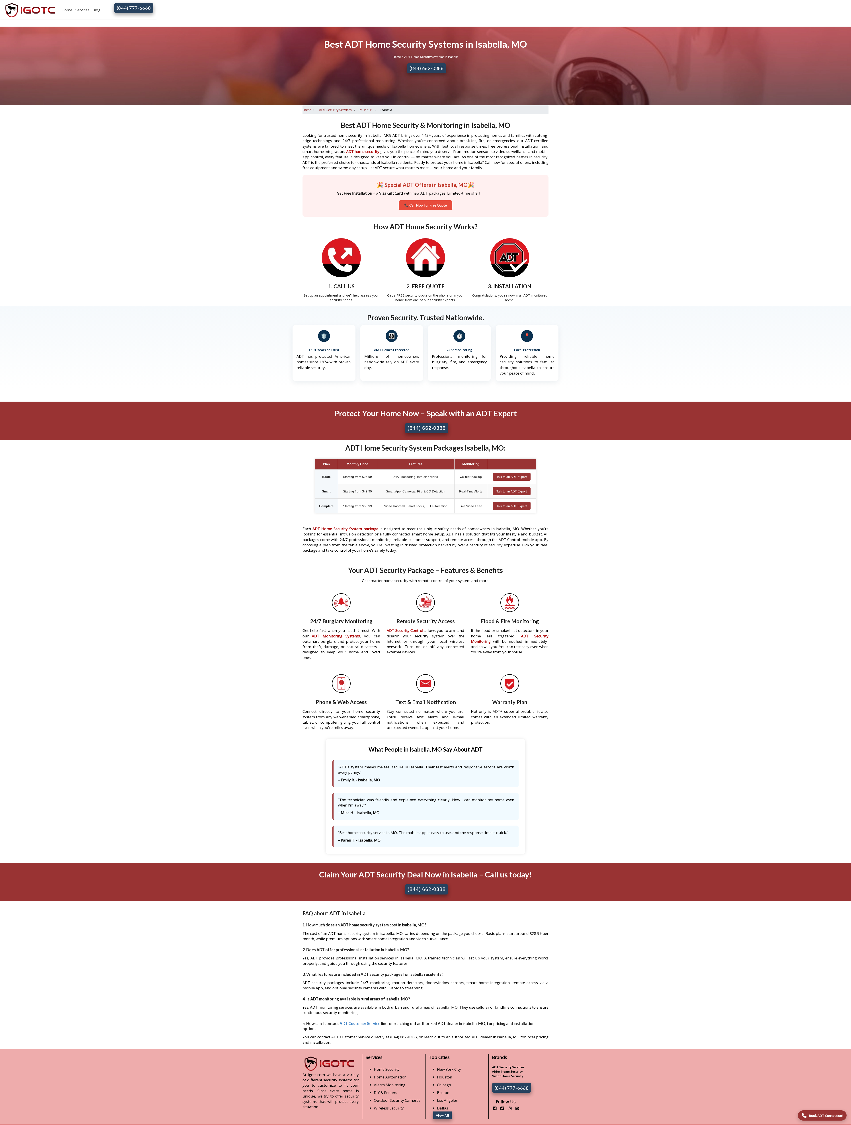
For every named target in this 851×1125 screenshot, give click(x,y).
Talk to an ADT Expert (511, 477)
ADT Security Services (335, 110)
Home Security (387, 1069)
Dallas (442, 1108)
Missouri (366, 110)
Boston (443, 1092)
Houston (444, 1077)
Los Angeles (447, 1100)
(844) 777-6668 (134, 8)
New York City (449, 1069)
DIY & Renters (385, 1092)
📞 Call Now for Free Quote (425, 205)
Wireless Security (389, 1108)
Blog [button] (96, 9)
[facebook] (493, 1108)
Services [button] (82, 9)
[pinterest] (515, 1108)
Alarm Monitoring (389, 1084)
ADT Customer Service (360, 1023)
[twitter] (500, 1108)
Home (67, 9)
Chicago (444, 1084)
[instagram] (508, 1108)
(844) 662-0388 (427, 68)
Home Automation (390, 1077)
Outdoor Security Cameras (397, 1100)
